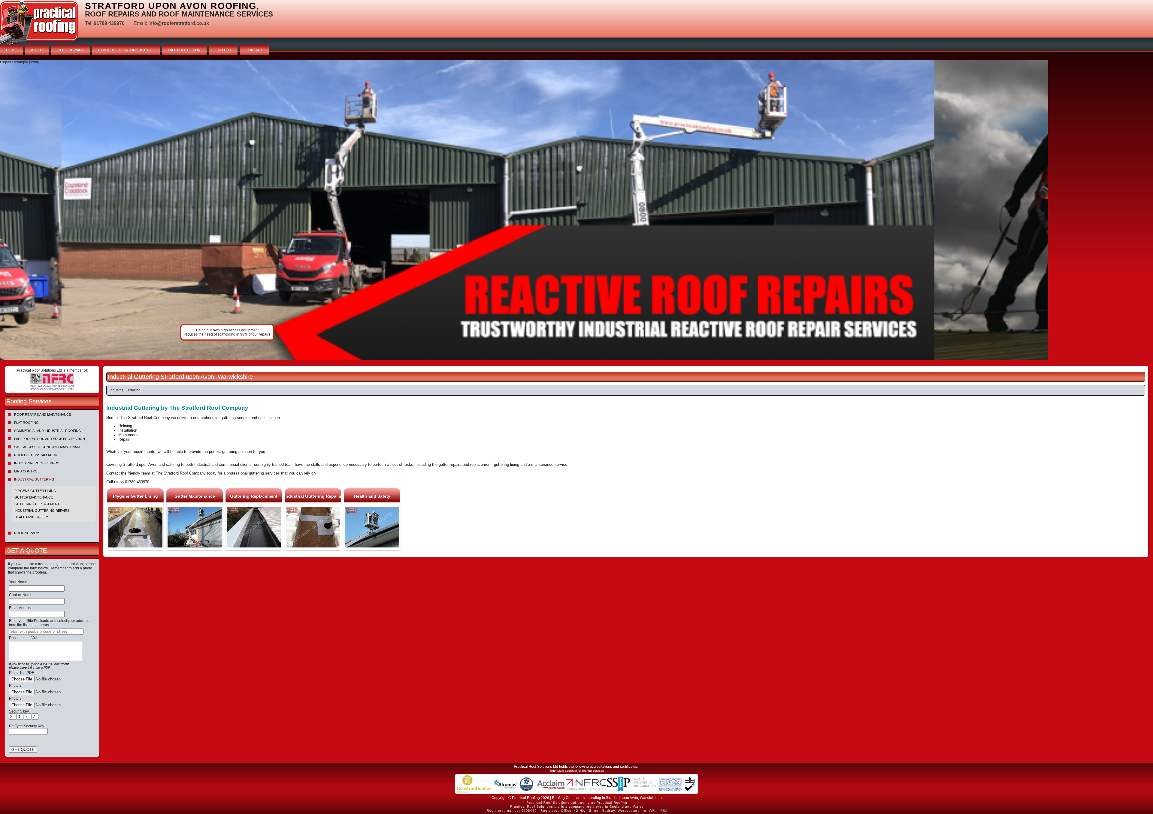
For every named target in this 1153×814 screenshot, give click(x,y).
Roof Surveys (27, 533)
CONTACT (254, 50)
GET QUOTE (23, 749)
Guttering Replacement (36, 504)
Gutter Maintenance (33, 497)
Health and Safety (31, 517)
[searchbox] (46, 631)
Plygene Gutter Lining (35, 491)
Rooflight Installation (36, 455)
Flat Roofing (26, 422)
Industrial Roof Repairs (36, 463)
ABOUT (37, 50)
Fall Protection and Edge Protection (49, 439)
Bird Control (26, 471)
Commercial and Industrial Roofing (47, 431)
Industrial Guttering (34, 479)
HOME (11, 50)
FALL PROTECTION (184, 50)
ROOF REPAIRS (70, 50)
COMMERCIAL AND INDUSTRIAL (126, 50)
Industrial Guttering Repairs (41, 510)
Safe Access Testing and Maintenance (49, 447)
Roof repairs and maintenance (42, 414)
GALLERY (223, 50)
